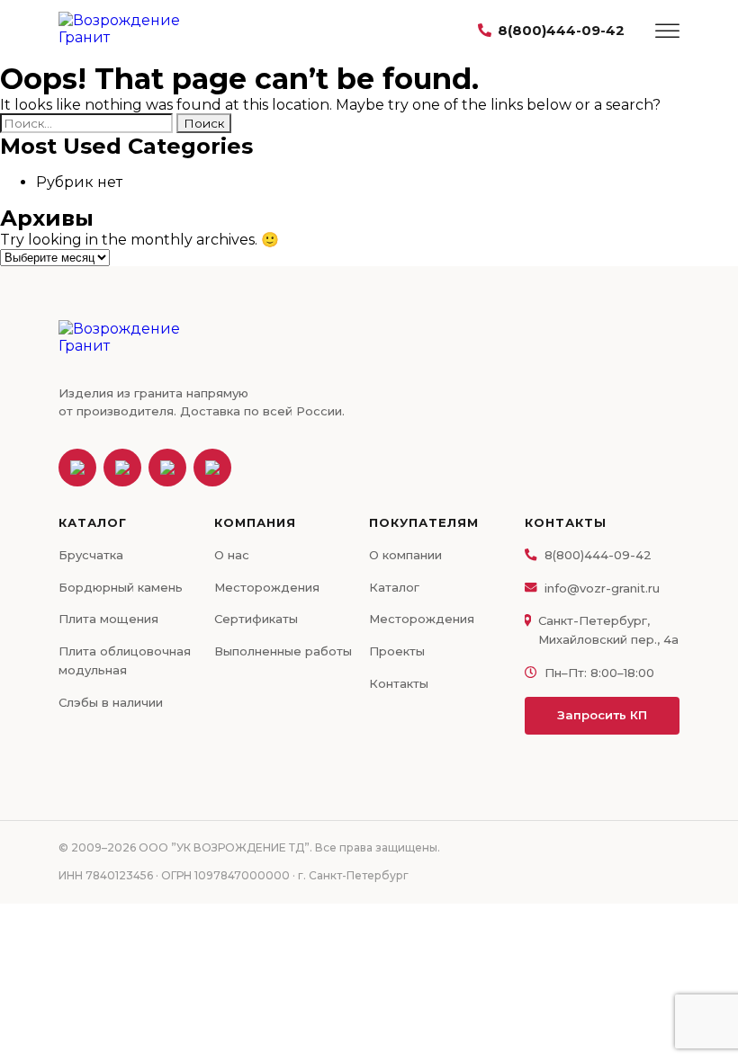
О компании (405, 555)
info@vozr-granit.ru (602, 588)
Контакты (398, 683)
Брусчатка (90, 555)
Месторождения (267, 587)
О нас (231, 555)
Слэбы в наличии (110, 702)
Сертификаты (256, 618)
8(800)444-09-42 (561, 30)
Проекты (397, 651)
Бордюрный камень (120, 587)
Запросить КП (602, 715)
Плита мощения (108, 618)
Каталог (394, 587)
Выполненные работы (283, 651)
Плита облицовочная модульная (124, 660)
